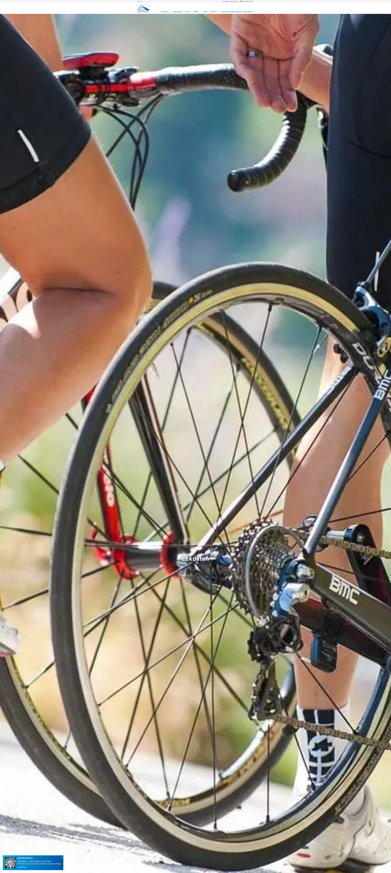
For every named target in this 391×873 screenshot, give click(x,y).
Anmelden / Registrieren (230, 2)
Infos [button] (187, 11)
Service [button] (213, 11)
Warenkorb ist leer (248, 2)
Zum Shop (22, 867)
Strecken (164, 11)
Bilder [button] (196, 11)
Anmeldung (177, 11)
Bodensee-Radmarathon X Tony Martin (236, 11)
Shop (205, 11)
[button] (139, 1)
